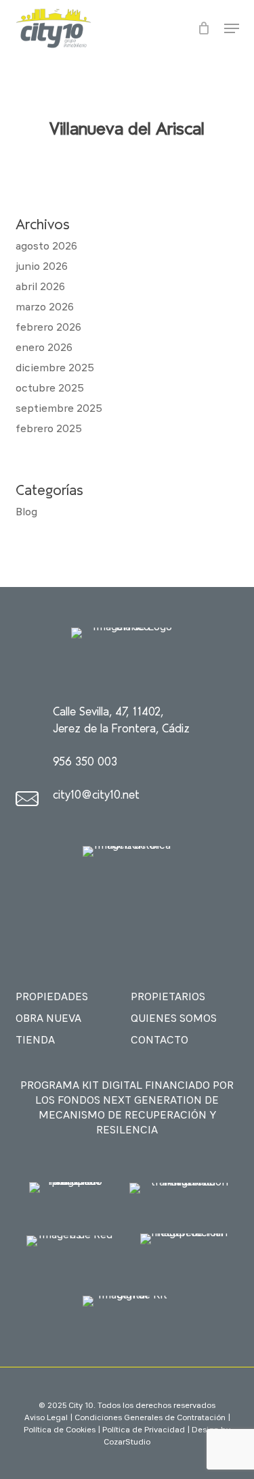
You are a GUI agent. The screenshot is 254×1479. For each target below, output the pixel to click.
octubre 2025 (50, 388)
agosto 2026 (46, 246)
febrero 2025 (49, 429)
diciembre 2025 (55, 368)
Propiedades (52, 997)
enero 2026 (44, 348)
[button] (231, 28)
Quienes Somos (174, 1019)
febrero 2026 (48, 328)
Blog (26, 512)
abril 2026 (40, 287)
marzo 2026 (45, 307)
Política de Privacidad (143, 1430)
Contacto (159, 1040)
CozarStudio (127, 1442)
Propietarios (168, 997)
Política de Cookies (60, 1430)
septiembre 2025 (59, 409)
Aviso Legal (46, 1418)
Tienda (35, 1040)
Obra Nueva (48, 1019)
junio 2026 (42, 267)
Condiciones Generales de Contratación (150, 1418)
